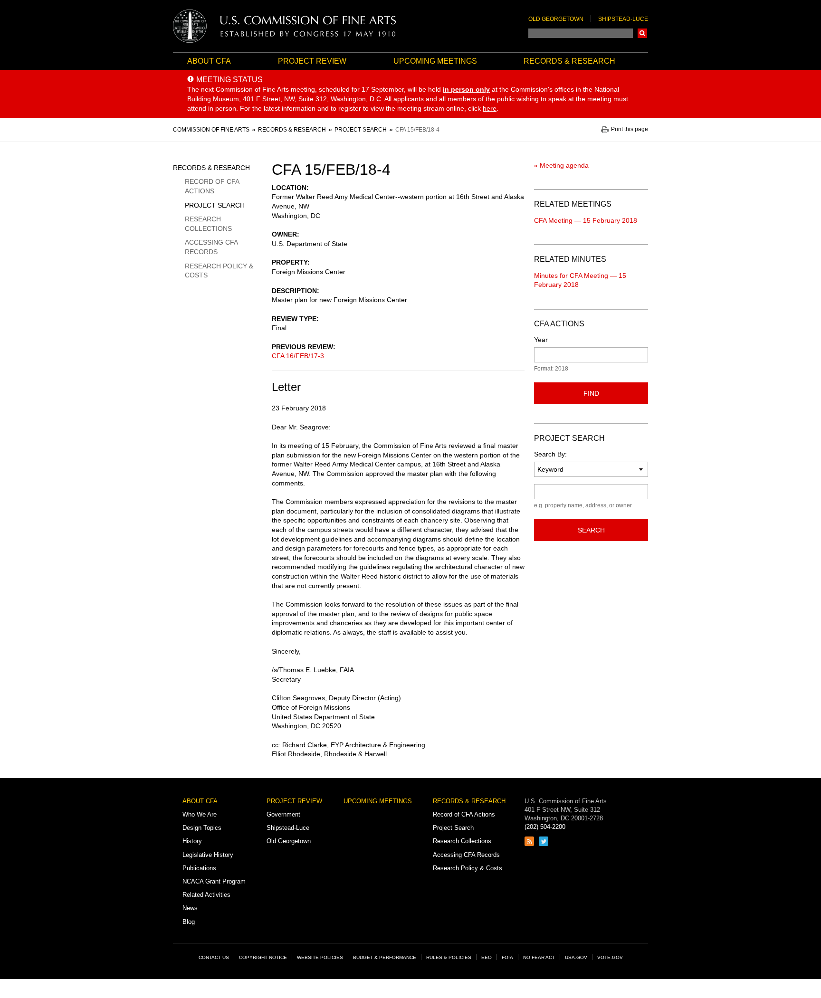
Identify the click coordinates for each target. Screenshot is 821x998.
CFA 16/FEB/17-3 (298, 356)
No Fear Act (539, 957)
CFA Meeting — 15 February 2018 (585, 220)
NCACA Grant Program (214, 881)
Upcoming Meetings (435, 61)
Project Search (215, 205)
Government (283, 814)
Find (591, 393)
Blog (188, 921)
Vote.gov (610, 957)
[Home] (284, 26)
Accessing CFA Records (211, 247)
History (192, 841)
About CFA (209, 61)
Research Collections (208, 223)
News (190, 908)
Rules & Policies (448, 957)
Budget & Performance (384, 957)
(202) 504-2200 (545, 826)
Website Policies (320, 957)
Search (642, 33)
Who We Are (199, 814)
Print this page (629, 129)
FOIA (507, 957)
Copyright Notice (263, 957)
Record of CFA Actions (212, 186)
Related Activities (206, 894)
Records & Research (569, 61)
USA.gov (576, 957)
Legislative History (207, 854)
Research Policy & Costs (219, 270)
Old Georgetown (555, 19)
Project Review (312, 61)
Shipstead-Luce (623, 19)
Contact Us (214, 957)
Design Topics (201, 827)
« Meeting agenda (561, 165)
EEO (486, 957)
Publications (199, 868)
